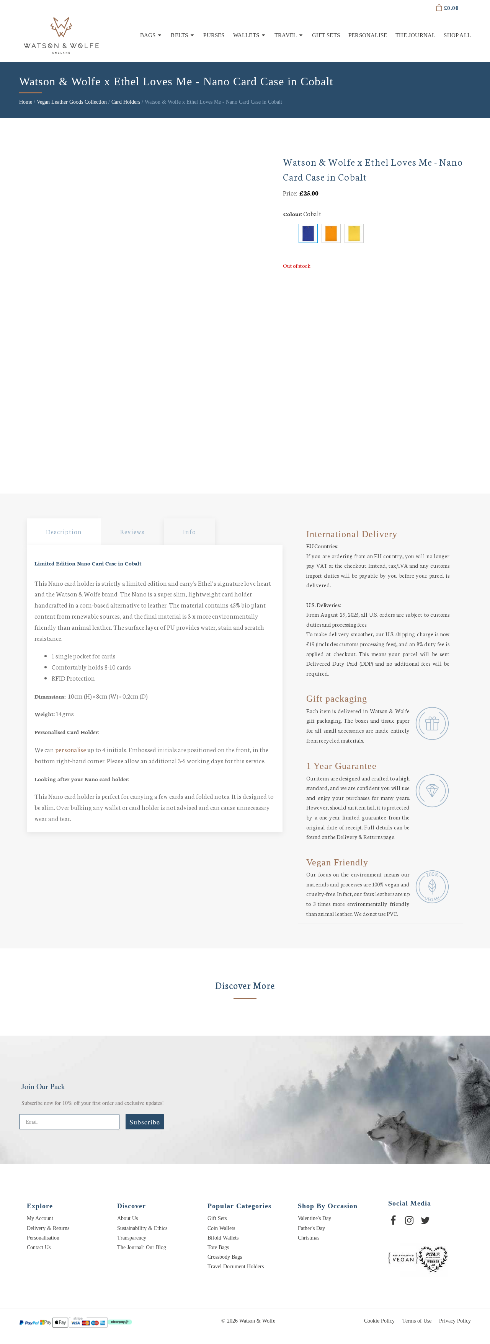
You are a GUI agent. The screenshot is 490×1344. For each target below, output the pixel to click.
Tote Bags (218, 1247)
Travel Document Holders (235, 1266)
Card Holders (125, 102)
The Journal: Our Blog (141, 1247)
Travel (285, 35)
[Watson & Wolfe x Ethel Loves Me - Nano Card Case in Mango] (331, 233)
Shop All (457, 35)
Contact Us (39, 1247)
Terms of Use (416, 1321)
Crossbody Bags (224, 1257)
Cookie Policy (379, 1321)
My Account (40, 1218)
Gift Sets (326, 35)
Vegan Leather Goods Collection (72, 102)
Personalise (367, 35)
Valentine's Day (314, 1218)
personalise (70, 749)
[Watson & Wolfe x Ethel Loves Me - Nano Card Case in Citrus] (354, 233)
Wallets (246, 35)
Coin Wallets (221, 1228)
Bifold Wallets (222, 1238)
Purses (213, 35)
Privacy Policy (455, 1321)
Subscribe (144, 1121)
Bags (148, 35)
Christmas (308, 1238)
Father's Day (311, 1228)
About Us (127, 1218)
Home (25, 102)
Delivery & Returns (48, 1228)
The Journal (415, 35)
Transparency (131, 1238)
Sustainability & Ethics (142, 1228)
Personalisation (43, 1238)
